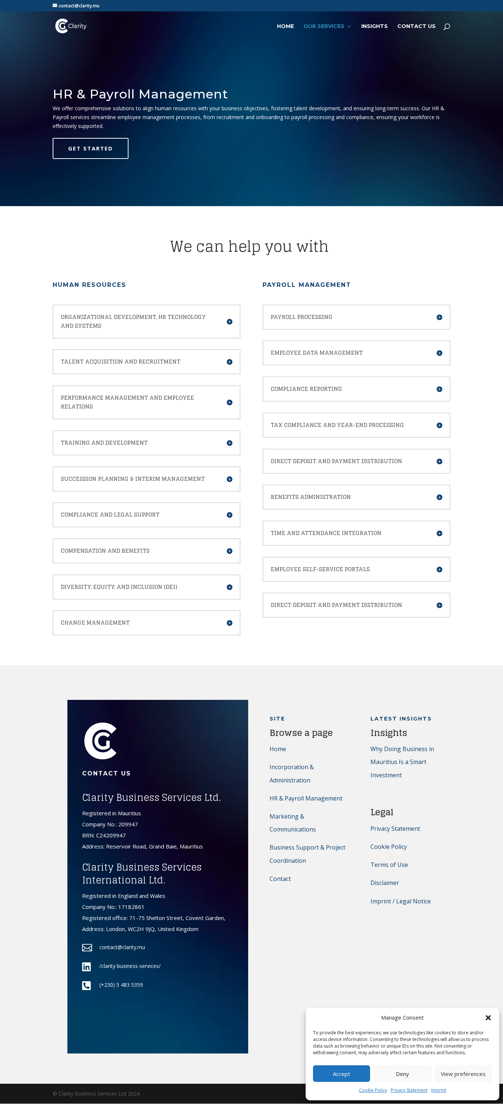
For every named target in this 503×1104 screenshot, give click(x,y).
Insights (374, 26)
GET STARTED (90, 148)
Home (278, 749)
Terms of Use (389, 865)
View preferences (463, 1073)
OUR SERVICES (323, 26)
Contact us (416, 26)
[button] (488, 1017)
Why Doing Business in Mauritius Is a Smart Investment (402, 762)
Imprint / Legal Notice (400, 901)
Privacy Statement (409, 1090)
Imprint (438, 1090)
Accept (341, 1073)
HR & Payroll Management (306, 798)
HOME (285, 26)
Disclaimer (384, 883)
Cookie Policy (373, 1090)
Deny (402, 1073)
